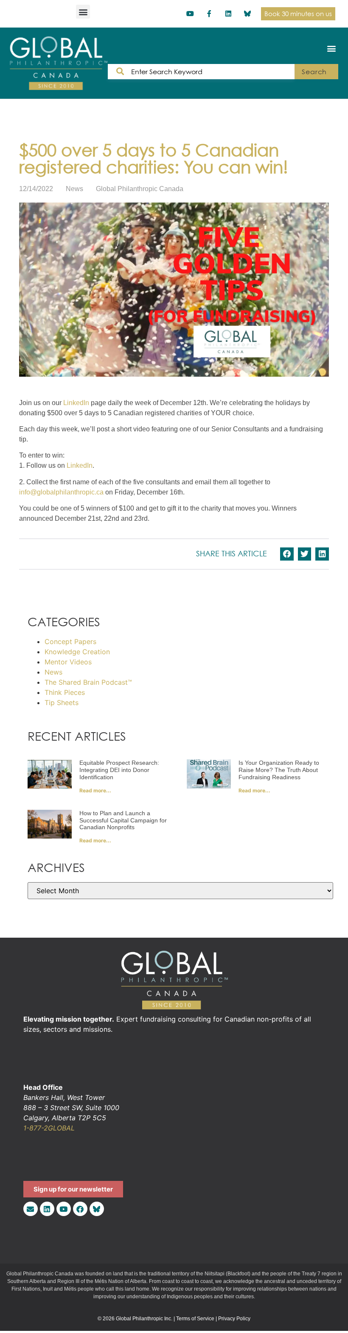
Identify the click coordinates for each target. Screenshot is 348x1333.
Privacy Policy (234, 1319)
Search (314, 71)
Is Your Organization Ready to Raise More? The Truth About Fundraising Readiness (279, 769)
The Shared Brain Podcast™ (88, 682)
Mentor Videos (68, 662)
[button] (83, 12)
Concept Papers (70, 641)
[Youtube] (190, 13)
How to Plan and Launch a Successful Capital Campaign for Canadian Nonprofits (123, 820)
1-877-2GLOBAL (49, 1128)
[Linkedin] (228, 13)
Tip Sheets (62, 702)
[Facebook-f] (209, 13)
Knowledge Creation (77, 651)
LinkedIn (76, 402)
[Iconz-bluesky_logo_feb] (247, 13)
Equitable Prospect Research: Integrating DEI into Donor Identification (119, 769)
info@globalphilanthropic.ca (61, 492)
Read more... (95, 790)
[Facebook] (80, 1209)
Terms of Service (195, 1319)
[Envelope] (30, 1209)
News (74, 188)
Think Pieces (65, 692)
